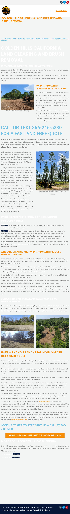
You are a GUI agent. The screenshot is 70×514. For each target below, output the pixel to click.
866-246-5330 (61, 11)
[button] (50, 10)
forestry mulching (44, 401)
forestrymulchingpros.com (44, 121)
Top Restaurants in (7, 454)
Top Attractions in (6, 457)
